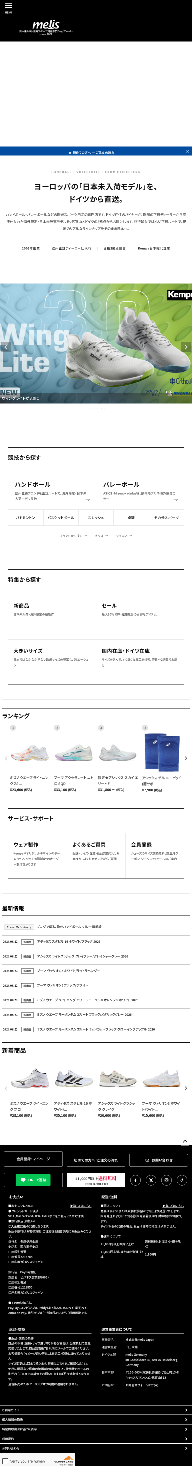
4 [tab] (98, 408)
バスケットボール (61, 517)
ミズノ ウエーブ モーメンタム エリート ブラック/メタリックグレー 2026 (67, 1014)
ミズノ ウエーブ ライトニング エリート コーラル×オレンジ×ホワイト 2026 (70, 1000)
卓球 (131, 517)
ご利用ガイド (10, 1410)
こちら (60, 1363)
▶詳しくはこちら (81, 1206)
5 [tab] (101, 408)
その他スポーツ (166, 517)
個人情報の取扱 (12, 1419)
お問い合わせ (11, 1448)
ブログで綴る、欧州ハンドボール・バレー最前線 (54, 926)
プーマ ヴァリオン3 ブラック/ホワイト (45, 985)
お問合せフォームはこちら (142, 1385)
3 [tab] (94, 408)
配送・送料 (109, 1196)
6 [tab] (105, 408)
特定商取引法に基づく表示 (19, 1429)
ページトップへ (185, 1142)
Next (186, 347)
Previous (6, 347)
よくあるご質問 (89, 844)
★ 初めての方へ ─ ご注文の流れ (91, 151)
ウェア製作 (26, 844)
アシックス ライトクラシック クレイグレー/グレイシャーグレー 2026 (65, 956)
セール (109, 605)
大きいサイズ (28, 651)
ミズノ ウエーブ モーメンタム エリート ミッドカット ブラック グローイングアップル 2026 (79, 1029)
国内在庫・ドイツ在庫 (126, 651)
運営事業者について (117, 1329)
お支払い (16, 1196)
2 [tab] (91, 408)
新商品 (21, 605)
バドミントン (25, 517)
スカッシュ (96, 517)
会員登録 (141, 844)
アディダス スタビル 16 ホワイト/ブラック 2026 (51, 941)
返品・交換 (17, 1329)
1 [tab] (87, 408)
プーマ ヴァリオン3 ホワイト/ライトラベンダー (51, 970)
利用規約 (8, 1438)
